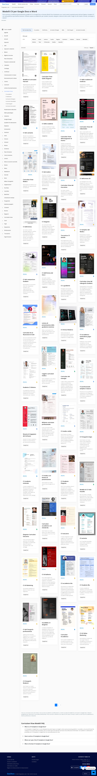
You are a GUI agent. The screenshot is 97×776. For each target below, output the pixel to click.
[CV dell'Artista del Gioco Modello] (49, 257)
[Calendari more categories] (2, 65)
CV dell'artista (8, 96)
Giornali (6, 174)
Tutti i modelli (7, 29)
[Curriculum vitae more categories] (2, 217)
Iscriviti (92, 4)
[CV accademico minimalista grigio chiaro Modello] (87, 319)
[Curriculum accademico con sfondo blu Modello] (49, 508)
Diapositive (7, 227)
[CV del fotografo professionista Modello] (30, 613)
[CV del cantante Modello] (30, 117)
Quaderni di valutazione (10, 122)
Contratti (6, 84)
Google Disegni (8, 119)
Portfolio (6, 188)
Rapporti (6, 214)
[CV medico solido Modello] (68, 415)
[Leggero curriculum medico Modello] (49, 358)
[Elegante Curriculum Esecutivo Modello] (30, 518)
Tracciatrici (7, 233)
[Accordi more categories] (2, 36)
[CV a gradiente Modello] (68, 270)
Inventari (6, 132)
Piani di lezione (8, 152)
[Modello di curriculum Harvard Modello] (30, 64)
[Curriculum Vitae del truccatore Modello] (68, 173)
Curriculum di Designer (10, 99)
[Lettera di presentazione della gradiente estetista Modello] (49, 307)
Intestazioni (7, 129)
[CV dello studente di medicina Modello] (87, 64)
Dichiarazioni (7, 230)
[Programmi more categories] (2, 201)
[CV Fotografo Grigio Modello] (87, 421)
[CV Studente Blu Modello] (87, 569)
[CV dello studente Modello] (49, 109)
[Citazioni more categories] (2, 208)
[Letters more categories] (2, 159)
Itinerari (6, 142)
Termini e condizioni (12, 761)
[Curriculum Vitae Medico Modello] (30, 163)
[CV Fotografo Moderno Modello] (30, 665)
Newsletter (7, 171)
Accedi (86, 4)
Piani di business (8, 58)
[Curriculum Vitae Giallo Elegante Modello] (49, 62)
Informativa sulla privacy (13, 763)
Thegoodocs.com (5, 7)
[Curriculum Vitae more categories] (2, 91)
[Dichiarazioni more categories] (2, 230)
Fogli (5, 223)
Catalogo (6, 68)
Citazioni (6, 207)
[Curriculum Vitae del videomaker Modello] (87, 111)
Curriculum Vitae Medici (11, 101)
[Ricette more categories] (2, 211)
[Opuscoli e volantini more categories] (2, 49)
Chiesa (31, 4)
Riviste (6, 145)
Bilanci (6, 52)
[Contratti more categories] (2, 85)
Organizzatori (7, 184)
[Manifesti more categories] (2, 195)
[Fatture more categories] (2, 139)
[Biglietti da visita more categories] (2, 56)
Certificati (6, 71)
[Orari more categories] (2, 221)
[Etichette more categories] (2, 149)
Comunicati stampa (9, 197)
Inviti (5, 135)
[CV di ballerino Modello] (49, 558)
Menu (5, 168)
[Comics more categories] (2, 82)
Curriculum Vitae (8, 91)
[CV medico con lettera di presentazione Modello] (49, 460)
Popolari (91, 47)
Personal (43, 4)
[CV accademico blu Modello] (68, 567)
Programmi (7, 201)
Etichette (6, 148)
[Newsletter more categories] (2, 172)
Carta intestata (8, 155)
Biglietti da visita (8, 55)
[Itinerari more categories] (2, 142)
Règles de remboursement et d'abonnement (17, 768)
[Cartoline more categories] (2, 191)
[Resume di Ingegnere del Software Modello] (30, 418)
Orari (5, 220)
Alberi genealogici (8, 112)
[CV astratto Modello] (87, 523)
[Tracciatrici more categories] (2, 234)
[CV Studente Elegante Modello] (68, 465)
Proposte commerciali (9, 62)
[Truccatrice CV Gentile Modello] (68, 219)
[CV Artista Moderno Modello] (68, 316)
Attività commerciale (23, 4)
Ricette (6, 210)
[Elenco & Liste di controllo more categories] (2, 162)
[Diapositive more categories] (2, 227)
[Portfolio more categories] (2, 188)
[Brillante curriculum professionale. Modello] (49, 406)
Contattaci (34, 761)
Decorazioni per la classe (10, 78)
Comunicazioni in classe (10, 75)
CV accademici (9, 94)
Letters (6, 158)
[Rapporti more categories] (2, 214)
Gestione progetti (8, 204)
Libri (5, 45)
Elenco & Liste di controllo (10, 161)
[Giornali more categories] (2, 175)
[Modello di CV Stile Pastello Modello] (87, 474)
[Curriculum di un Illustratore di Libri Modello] (30, 317)
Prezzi (55, 4)
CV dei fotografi (9, 103)
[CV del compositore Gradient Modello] (30, 263)
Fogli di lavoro (7, 237)
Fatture (6, 139)
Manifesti (6, 194)
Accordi (6, 35)
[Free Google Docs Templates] (5, 4)
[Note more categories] (2, 178)
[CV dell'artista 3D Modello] (87, 162)
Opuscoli (6, 42)
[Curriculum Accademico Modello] (68, 619)
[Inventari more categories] (2, 132)
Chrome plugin (35, 759)
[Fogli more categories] (2, 224)
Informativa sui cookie (12, 765)
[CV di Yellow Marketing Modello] (87, 617)
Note (5, 178)
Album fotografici (8, 181)
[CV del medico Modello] (49, 156)
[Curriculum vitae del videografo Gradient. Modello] (87, 265)
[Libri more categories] (2, 46)
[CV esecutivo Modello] (68, 518)
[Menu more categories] (2, 168)
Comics (6, 81)
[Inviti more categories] (2, 136)
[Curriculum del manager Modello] (68, 360)
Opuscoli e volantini (9, 49)
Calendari (6, 65)
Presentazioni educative (10, 109)
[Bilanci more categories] (2, 52)
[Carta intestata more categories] (2, 155)
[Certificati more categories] (2, 72)
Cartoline (6, 191)
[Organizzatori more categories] (2, 185)
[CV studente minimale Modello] (30, 465)
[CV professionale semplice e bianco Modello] (87, 371)
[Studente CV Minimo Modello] (30, 371)
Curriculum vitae (8, 217)
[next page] (61, 705)
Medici (63, 30)
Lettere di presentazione (10, 88)
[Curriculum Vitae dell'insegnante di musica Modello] (68, 121)
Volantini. (6, 116)
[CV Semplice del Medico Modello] (87, 214)
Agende (6, 32)
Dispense (6, 126)
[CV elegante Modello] (49, 207)
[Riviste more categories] (2, 146)
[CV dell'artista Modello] (30, 211)
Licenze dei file (10, 759)
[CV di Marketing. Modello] (30, 569)
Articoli (6, 39)
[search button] (78, 4)
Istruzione (36, 4)
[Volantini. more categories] (2, 116)
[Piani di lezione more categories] (2, 152)
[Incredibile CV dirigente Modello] (49, 608)
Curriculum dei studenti (11, 106)
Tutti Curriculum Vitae (26, 30)
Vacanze (50, 4)
